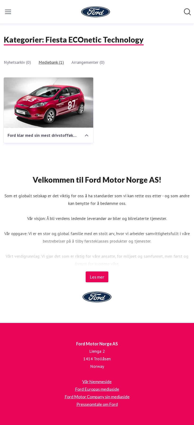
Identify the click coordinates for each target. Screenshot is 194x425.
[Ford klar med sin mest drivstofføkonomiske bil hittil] (48, 102)
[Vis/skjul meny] (8, 12)
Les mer (97, 276)
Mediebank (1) (51, 62)
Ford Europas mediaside (97, 389)
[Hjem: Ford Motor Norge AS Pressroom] (96, 12)
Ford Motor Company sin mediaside (97, 396)
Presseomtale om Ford (97, 404)
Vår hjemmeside (97, 381)
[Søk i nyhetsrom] (187, 12)
